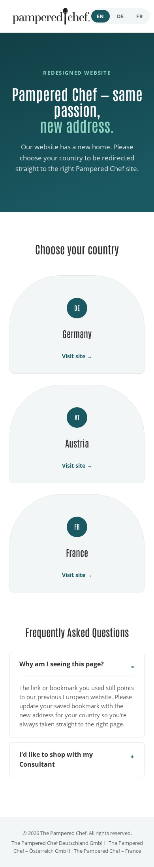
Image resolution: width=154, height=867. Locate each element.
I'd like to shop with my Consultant (56, 759)
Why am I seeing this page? (61, 664)
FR (139, 16)
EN (100, 16)
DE (120, 16)
